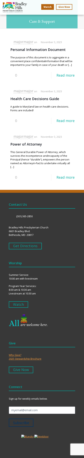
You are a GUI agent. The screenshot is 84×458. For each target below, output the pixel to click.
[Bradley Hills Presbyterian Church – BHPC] (13, 8)
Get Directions (25, 245)
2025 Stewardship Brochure (25, 358)
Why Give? (15, 355)
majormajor (23, 41)
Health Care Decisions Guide (34, 98)
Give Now (64, 7)
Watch (48, 7)
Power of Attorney (26, 144)
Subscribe (21, 422)
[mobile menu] (78, 7)
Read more (65, 75)
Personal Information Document (38, 49)
